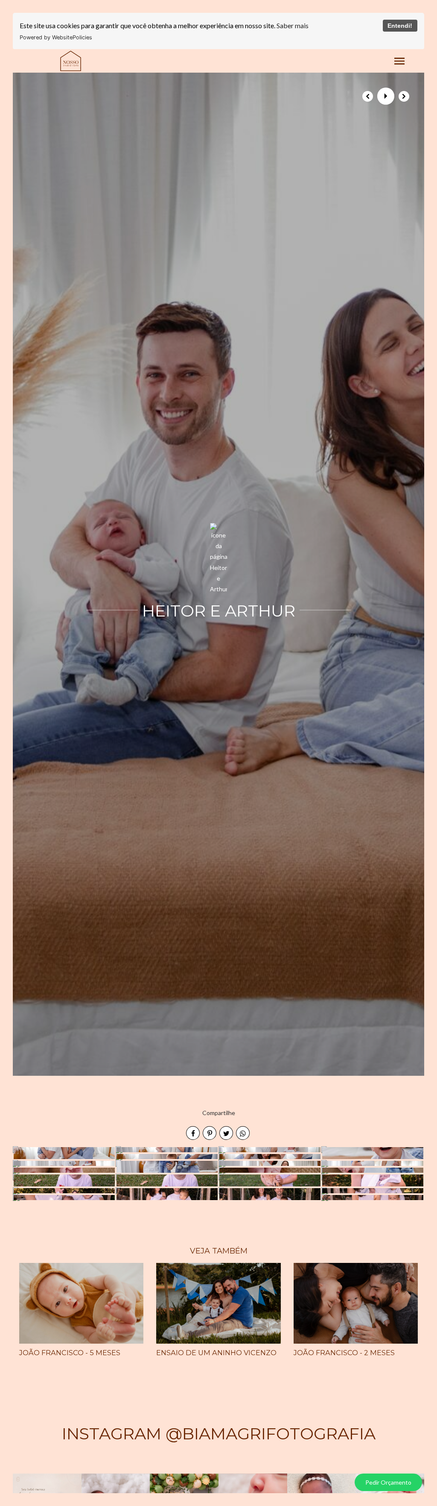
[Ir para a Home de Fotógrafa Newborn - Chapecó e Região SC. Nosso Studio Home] (70, 60)
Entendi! (399, 25)
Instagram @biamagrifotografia (219, 1434)
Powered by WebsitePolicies (56, 37)
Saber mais (293, 25)
